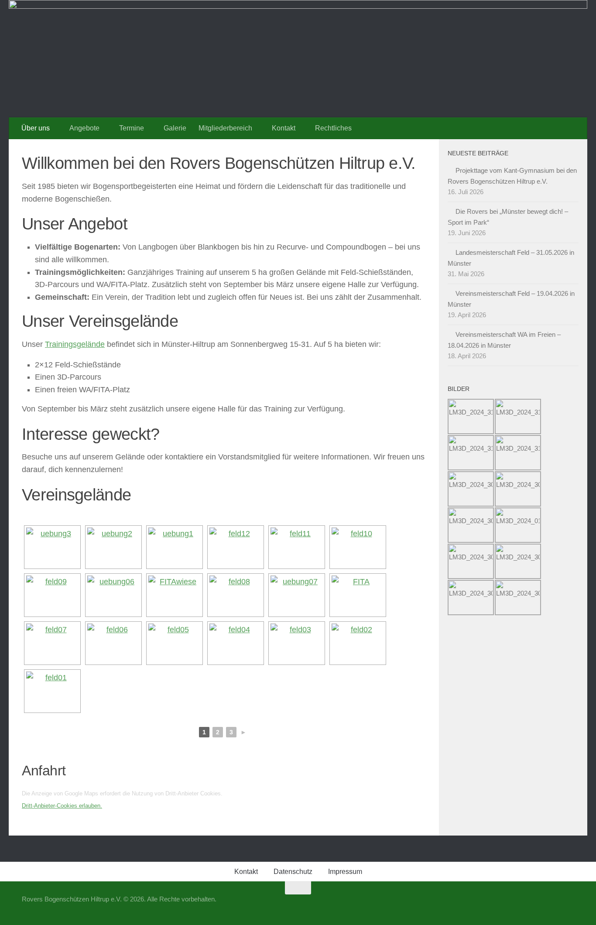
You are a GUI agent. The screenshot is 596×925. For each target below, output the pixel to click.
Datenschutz (293, 871)
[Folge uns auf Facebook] (552, 905)
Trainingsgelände (75, 344)
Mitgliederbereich (225, 128)
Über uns (35, 128)
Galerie (175, 128)
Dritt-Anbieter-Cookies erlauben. (62, 805)
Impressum (345, 871)
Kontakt (283, 128)
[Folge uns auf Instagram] (568, 905)
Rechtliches (333, 128)
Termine (131, 128)
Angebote (84, 128)
